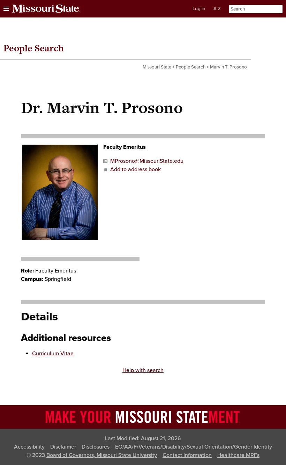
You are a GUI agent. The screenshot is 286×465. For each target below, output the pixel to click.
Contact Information (187, 455)
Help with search (143, 370)
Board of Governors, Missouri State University (101, 455)
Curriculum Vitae (53, 353)
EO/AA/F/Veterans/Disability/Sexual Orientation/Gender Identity (193, 446)
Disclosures (96, 446)
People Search (33, 48)
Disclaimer (63, 446)
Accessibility (29, 446)
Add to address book (135, 169)
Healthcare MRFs (238, 455)
